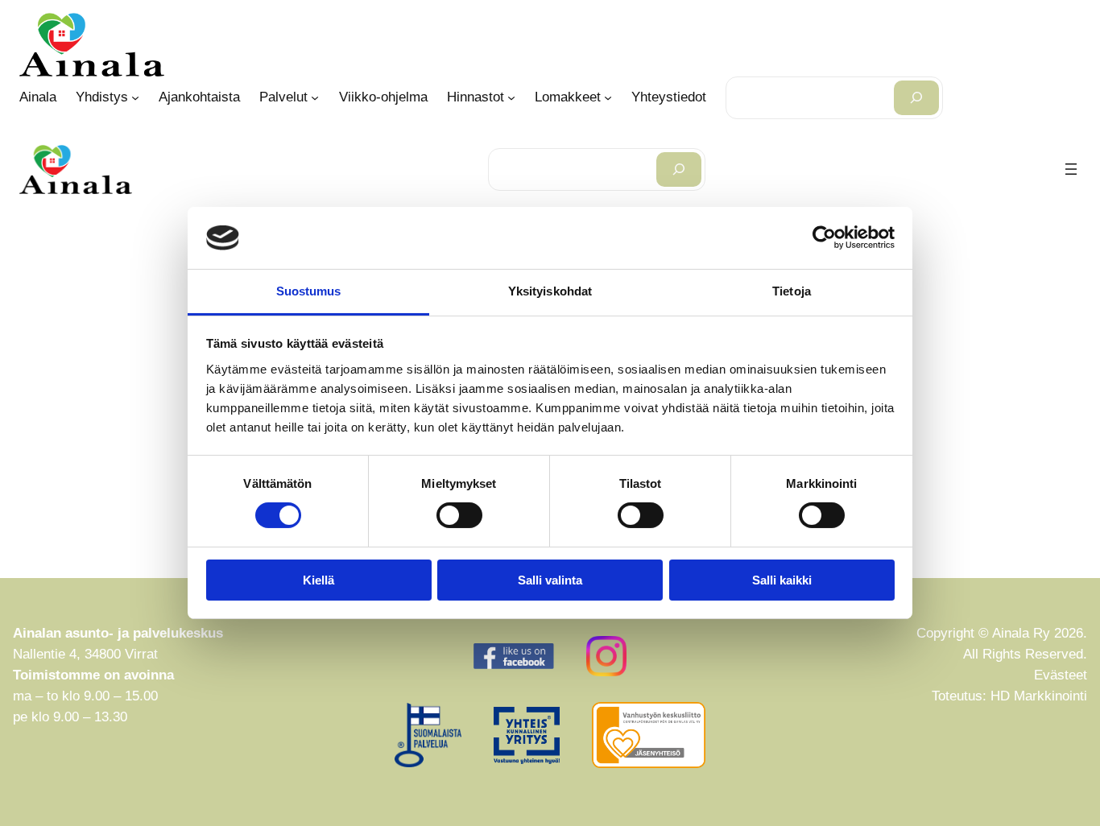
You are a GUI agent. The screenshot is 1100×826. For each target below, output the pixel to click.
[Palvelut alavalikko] (315, 97)
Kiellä (318, 580)
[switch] (459, 515)
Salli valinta (550, 580)
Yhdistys (102, 97)
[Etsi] (916, 98)
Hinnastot (475, 97)
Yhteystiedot (668, 97)
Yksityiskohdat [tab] (550, 291)
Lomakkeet (568, 97)
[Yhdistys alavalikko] (135, 97)
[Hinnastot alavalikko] (511, 97)
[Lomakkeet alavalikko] (608, 97)
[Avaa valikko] (1071, 169)
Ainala (37, 97)
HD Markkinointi (1038, 696)
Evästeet (1060, 675)
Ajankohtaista (199, 97)
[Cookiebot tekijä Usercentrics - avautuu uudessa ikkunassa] (824, 237)
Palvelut (283, 97)
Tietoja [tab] (791, 291)
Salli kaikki (782, 580)
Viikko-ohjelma (383, 97)
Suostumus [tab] (308, 291)
